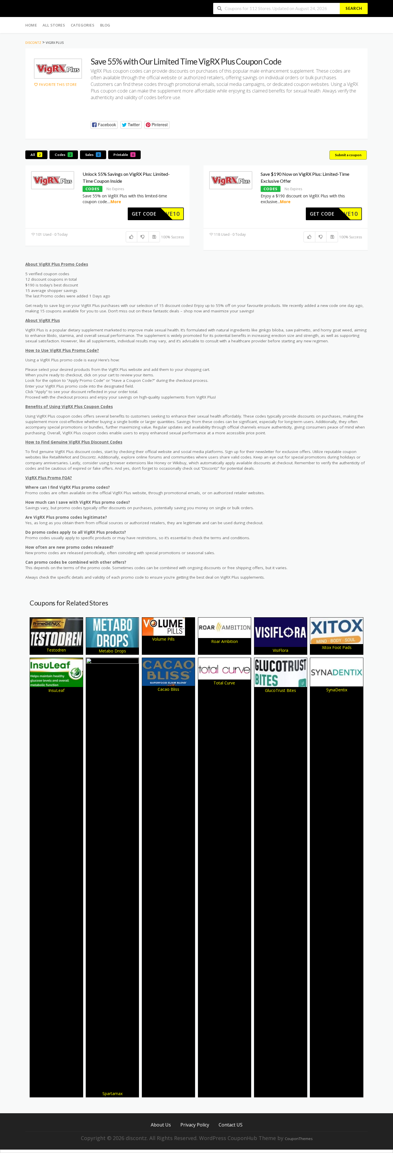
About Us (161, 1125)
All (35, 154)
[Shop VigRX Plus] (58, 69)
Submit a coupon (348, 155)
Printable (123, 154)
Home (31, 25)
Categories (82, 25)
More (115, 201)
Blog (105, 25)
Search (354, 8)
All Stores (54, 25)
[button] (104, 125)
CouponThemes (298, 1138)
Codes (63, 154)
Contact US (231, 1125)
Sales (92, 154)
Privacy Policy (194, 1125)
